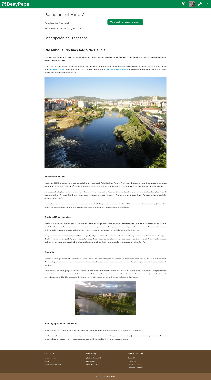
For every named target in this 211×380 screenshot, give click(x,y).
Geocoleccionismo (92, 364)
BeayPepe (111, 376)
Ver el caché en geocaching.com (125, 22)
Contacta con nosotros (53, 364)
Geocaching (132, 358)
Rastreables (90, 361)
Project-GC (132, 361)
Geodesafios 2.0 (134, 364)
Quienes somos (50, 358)
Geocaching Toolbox (135, 368)
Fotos (47, 361)
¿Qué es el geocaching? (94, 358)
